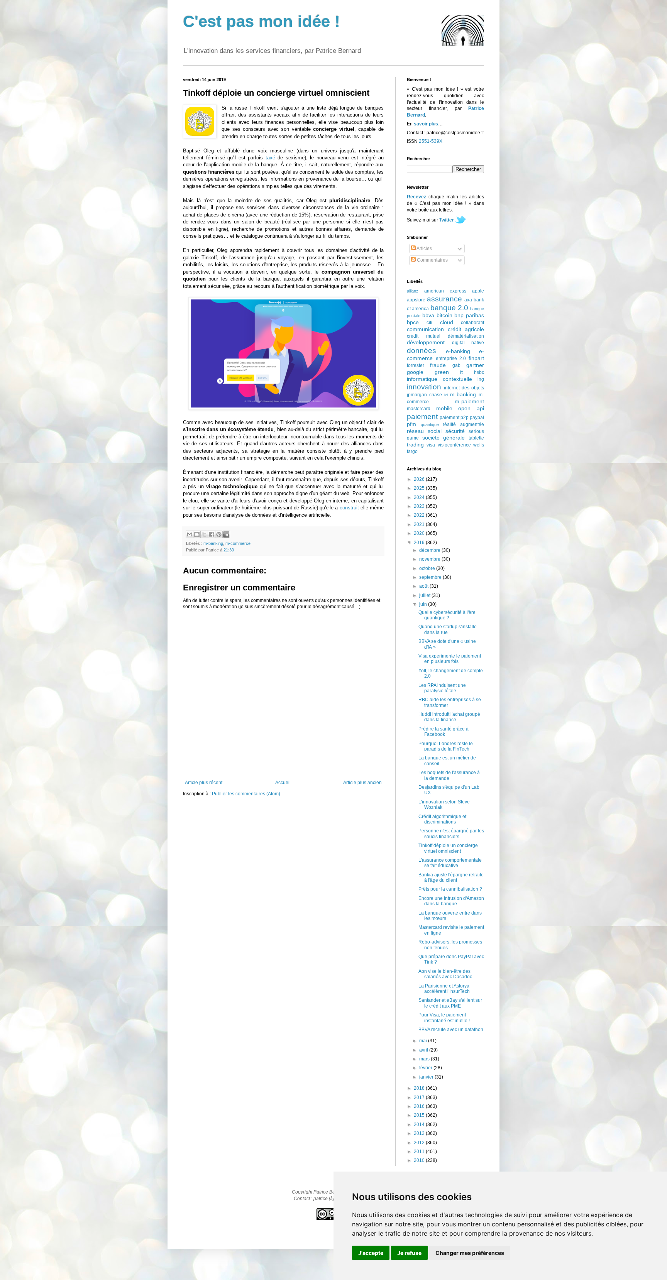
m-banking (213, 543)
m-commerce (238, 543)
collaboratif (472, 322)
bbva (428, 315)
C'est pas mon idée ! (261, 21)
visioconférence (454, 445)
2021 (420, 524)
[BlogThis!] (197, 534)
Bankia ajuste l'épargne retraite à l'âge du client (451, 877)
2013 (420, 1133)
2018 (420, 1088)
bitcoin (444, 315)
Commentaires (432, 260)
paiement (422, 417)
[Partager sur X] (204, 534)
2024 (420, 497)
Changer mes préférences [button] (469, 1253)
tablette (476, 438)
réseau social (424, 431)
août (424, 586)
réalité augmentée (463, 424)
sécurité (455, 431)
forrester (415, 365)
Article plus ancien (362, 782)
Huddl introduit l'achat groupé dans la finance (449, 717)
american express (445, 291)
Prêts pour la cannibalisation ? (450, 889)
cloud (446, 322)
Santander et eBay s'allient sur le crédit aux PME (450, 1003)
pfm (411, 424)
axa (468, 300)
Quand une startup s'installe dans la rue (447, 629)
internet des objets (464, 388)
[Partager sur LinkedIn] (226, 534)
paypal (477, 417)
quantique (430, 424)
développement (426, 342)
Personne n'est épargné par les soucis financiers (451, 833)
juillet (425, 595)
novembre (430, 559)
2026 (420, 479)
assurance (444, 299)
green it (449, 372)
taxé (270, 158)
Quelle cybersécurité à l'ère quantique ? (447, 615)
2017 (420, 1097)
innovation (424, 387)
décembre (430, 550)
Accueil (283, 782)
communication (425, 329)
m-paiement (469, 401)
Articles (424, 248)
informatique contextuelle (439, 379)
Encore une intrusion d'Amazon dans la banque (451, 901)
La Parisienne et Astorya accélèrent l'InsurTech (444, 988)
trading (415, 444)
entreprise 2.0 (451, 358)
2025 (420, 488)
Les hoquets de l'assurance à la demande (449, 775)
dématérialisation (466, 336)
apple (478, 291)
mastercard (418, 408)
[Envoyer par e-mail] (189, 534)
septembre (431, 577)
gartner (475, 365)
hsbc (479, 372)
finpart (476, 358)
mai (423, 1040)
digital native (468, 342)
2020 (420, 533)
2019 (420, 542)
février (426, 1067)
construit (349, 508)
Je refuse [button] (409, 1253)
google (415, 372)
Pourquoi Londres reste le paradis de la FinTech (445, 746)
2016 (420, 1106)
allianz (412, 291)
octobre (427, 568)
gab (456, 365)
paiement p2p (454, 417)
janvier (427, 1077)
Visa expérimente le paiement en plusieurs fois (449, 658)
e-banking (458, 351)
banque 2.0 (449, 308)
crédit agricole (466, 329)
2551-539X (430, 141)
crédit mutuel (423, 336)
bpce (413, 322)
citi (429, 322)
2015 (420, 1115)
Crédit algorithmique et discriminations (442, 819)
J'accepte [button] (370, 1253)
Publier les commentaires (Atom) (246, 793)
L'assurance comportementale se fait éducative (450, 862)
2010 (420, 1160)
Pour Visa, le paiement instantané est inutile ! (444, 1017)
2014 (420, 1124)
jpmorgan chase (424, 394)
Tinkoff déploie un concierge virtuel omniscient (448, 848)
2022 (420, 515)
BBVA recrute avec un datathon (450, 1029)
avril (424, 1050)
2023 (420, 506)
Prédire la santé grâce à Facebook (443, 731)
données (421, 351)
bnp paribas (469, 315)
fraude (438, 365)
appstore (416, 300)
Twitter (446, 220)
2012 (420, 1142)
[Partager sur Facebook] (211, 534)
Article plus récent (203, 782)
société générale (443, 438)
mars (425, 1059)
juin (423, 604)
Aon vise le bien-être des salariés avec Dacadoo (445, 974)
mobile (444, 408)
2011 (420, 1151)
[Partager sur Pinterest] (219, 534)
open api (471, 408)
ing (480, 379)
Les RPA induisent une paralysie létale (442, 688)
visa (431, 445)
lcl (446, 395)
